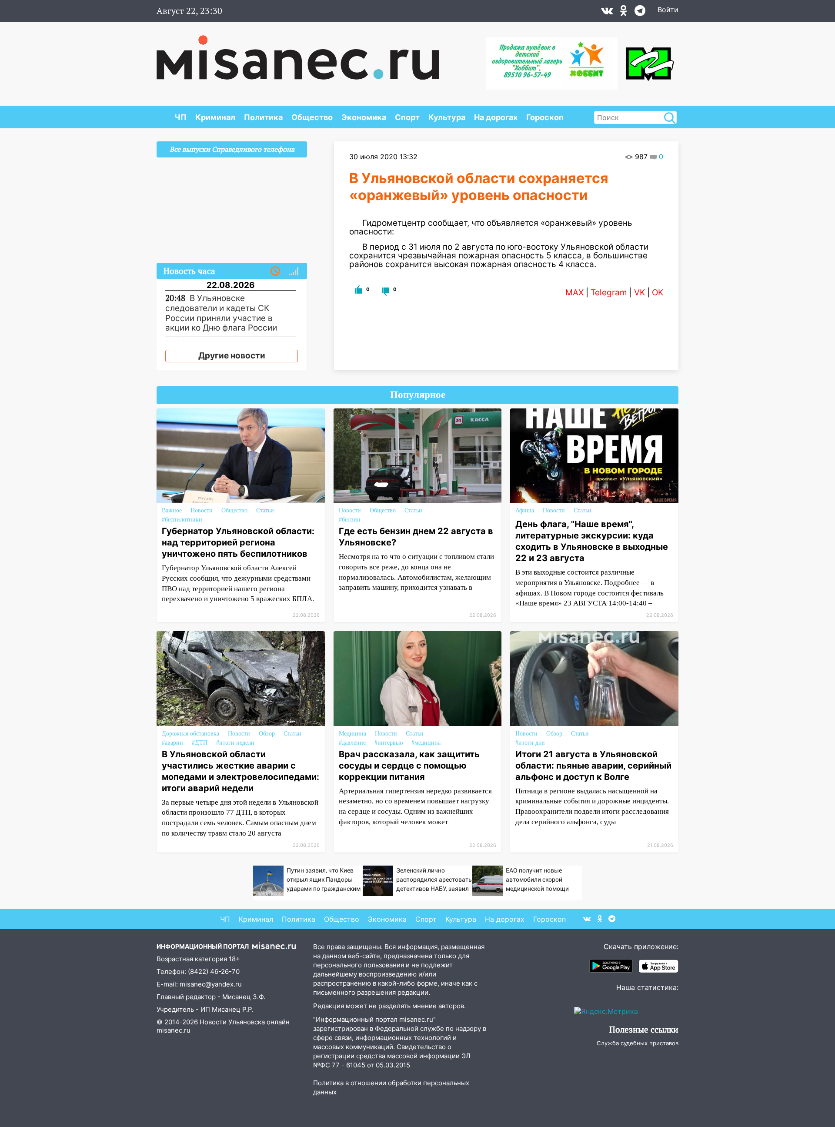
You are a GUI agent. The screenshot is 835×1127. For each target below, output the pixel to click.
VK (639, 293)
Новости (201, 510)
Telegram (609, 293)
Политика (263, 117)
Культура (446, 117)
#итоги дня (529, 742)
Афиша (524, 510)
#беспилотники (182, 519)
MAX (574, 293)
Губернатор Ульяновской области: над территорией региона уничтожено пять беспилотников (238, 542)
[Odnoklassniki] (624, 12)
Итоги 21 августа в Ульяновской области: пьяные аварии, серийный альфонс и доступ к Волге (593, 765)
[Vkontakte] (607, 12)
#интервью (388, 742)
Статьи (265, 510)
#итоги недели (235, 742)
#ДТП (199, 742)
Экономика (363, 117)
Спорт (407, 117)
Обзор (267, 733)
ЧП (180, 117)
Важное (172, 510)
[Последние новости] (275, 271)
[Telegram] (640, 12)
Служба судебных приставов (637, 1043)
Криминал (215, 117)
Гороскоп (545, 117)
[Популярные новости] (293, 271)
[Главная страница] (298, 53)
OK (657, 293)
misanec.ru (173, 1030)
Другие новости (231, 356)
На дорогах (496, 117)
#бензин (350, 519)
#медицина (426, 742)
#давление (352, 742)
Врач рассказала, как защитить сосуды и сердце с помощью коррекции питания (409, 765)
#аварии (172, 742)
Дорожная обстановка (190, 733)
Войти (668, 9)
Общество (312, 117)
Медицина (352, 733)
